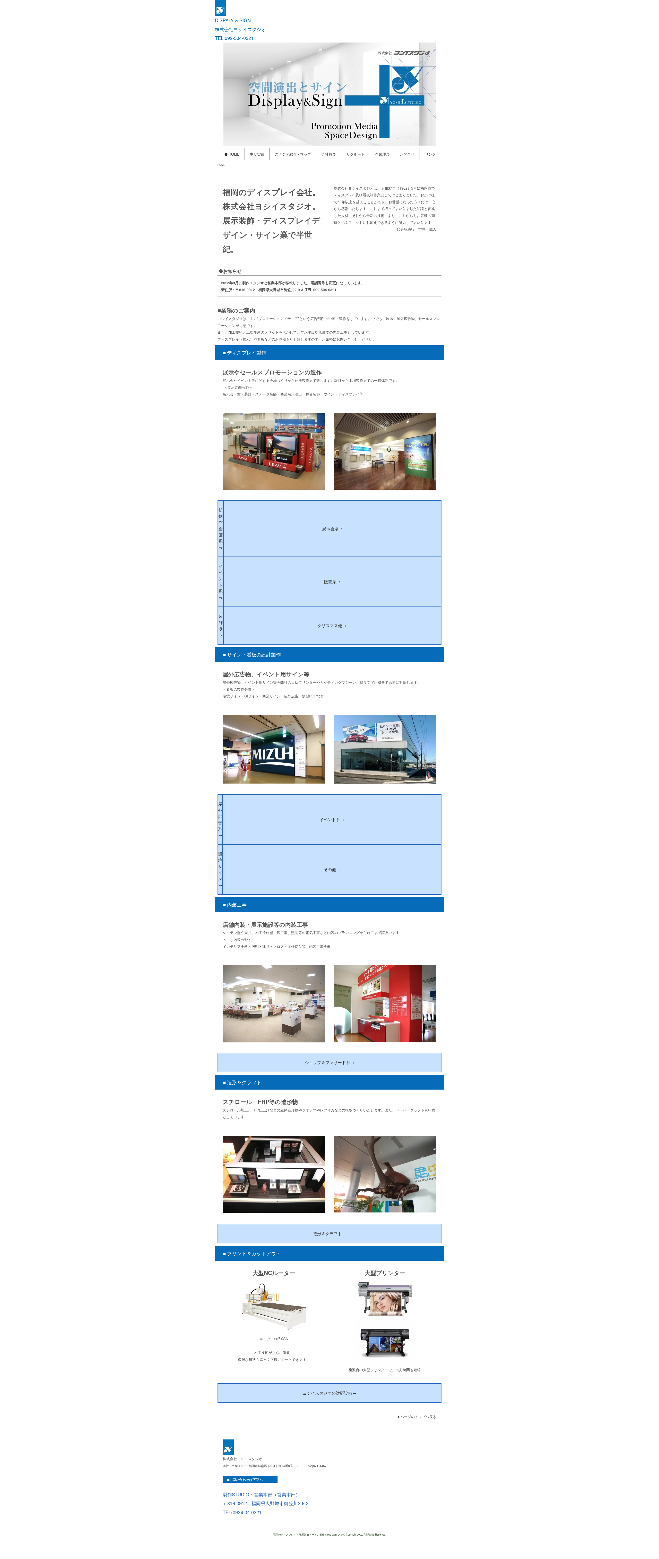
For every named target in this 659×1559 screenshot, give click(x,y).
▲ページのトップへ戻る (416, 1416)
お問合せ (407, 154)
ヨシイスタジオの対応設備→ (329, 1393)
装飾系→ (220, 625)
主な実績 (257, 154)
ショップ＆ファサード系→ (329, 1062)
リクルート (355, 154)
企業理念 (382, 154)
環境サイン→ (220, 869)
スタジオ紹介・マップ (293, 154)
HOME (234, 154)
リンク (430, 154)
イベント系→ (221, 581)
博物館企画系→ (221, 528)
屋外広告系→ (220, 819)
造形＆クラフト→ (329, 1233)
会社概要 (329, 154)
